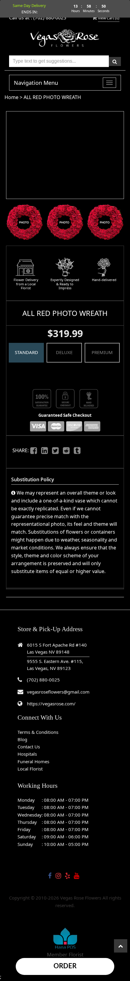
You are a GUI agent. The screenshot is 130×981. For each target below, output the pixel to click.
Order (65, 966)
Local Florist (30, 769)
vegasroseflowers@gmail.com (58, 692)
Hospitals (27, 754)
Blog (22, 739)
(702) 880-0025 (43, 680)
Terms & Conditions (38, 732)
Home (11, 97)
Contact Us (29, 747)
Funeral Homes (33, 761)
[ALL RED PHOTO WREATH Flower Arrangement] (24, 222)
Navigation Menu (36, 82)
